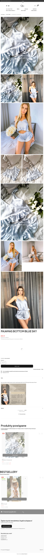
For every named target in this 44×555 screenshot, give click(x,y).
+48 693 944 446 (4, 535)
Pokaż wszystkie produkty (4, 474)
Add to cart (17, 366)
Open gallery (38, 71)
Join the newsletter (7, 526)
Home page (3, 14)
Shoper (8, 549)
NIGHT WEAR (8, 14)
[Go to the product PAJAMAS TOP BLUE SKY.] (15, 445)
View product (15, 455)
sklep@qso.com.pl (4, 537)
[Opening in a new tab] (6, 5)
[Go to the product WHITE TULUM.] (14, 489)
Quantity (2, 360)
